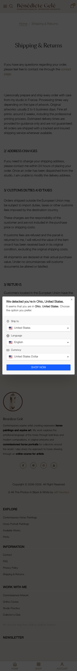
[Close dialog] (71, 299)
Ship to (15, 321)
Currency (16, 350)
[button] (38, 328)
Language (16, 336)
